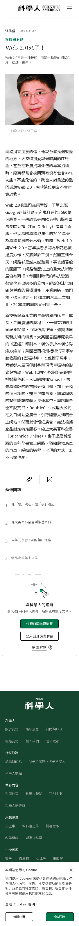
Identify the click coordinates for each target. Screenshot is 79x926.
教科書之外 (30, 826)
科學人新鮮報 (15, 805)
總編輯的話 (13, 761)
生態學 (58, 858)
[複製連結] (29, 479)
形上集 (10, 826)
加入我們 (32, 741)
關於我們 (12, 729)
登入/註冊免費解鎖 (39, 636)
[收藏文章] (49, 479)
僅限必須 (19, 917)
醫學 (8, 858)
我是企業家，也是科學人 (47, 761)
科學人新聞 (34, 793)
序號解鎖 (39, 647)
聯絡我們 (12, 741)
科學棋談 (12, 837)
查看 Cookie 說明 (20, 904)
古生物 (24, 858)
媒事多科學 (34, 837)
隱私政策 (52, 741)
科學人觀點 (13, 773)
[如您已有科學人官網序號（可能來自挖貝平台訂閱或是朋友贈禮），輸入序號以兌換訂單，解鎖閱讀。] (50, 648)
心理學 (41, 858)
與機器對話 (14, 39)
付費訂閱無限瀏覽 (39, 623)
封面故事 (12, 793)
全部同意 (60, 917)
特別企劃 (56, 793)
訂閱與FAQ (54, 729)
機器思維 (52, 826)
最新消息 (32, 729)
